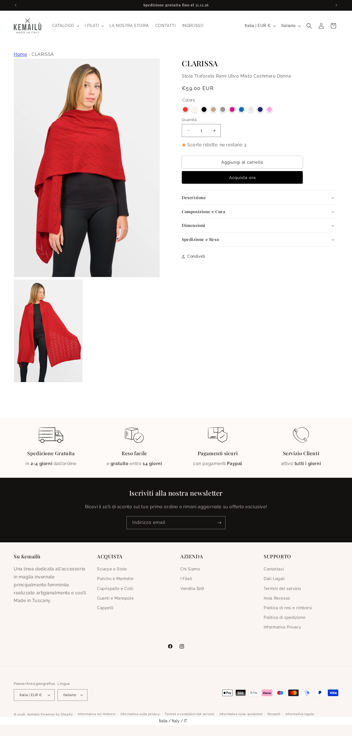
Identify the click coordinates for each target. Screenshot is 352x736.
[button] (65, 25)
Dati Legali (274, 579)
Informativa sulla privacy (140, 714)
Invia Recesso (277, 598)
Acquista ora (242, 177)
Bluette (241, 109)
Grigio (222, 109)
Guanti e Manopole (115, 598)
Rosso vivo (185, 109)
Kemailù (33, 714)
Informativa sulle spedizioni (241, 714)
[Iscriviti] (219, 522)
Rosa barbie (269, 109)
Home (20, 54)
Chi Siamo (190, 569)
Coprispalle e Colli (115, 588)
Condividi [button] (196, 256)
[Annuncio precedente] (16, 5)
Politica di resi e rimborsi (288, 608)
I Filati (186, 579)
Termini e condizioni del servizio (189, 714)
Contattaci (274, 569)
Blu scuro (260, 109)
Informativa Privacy (282, 627)
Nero (204, 109)
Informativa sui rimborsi (97, 714)
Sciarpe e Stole (112, 569)
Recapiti (274, 714)
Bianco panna (194, 109)
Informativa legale (299, 714)
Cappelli (105, 608)
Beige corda (213, 109)
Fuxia (232, 109)
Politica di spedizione (284, 618)
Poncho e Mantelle (115, 579)
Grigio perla (250, 109)
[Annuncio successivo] (336, 5)
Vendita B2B (192, 588)
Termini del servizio (282, 588)
